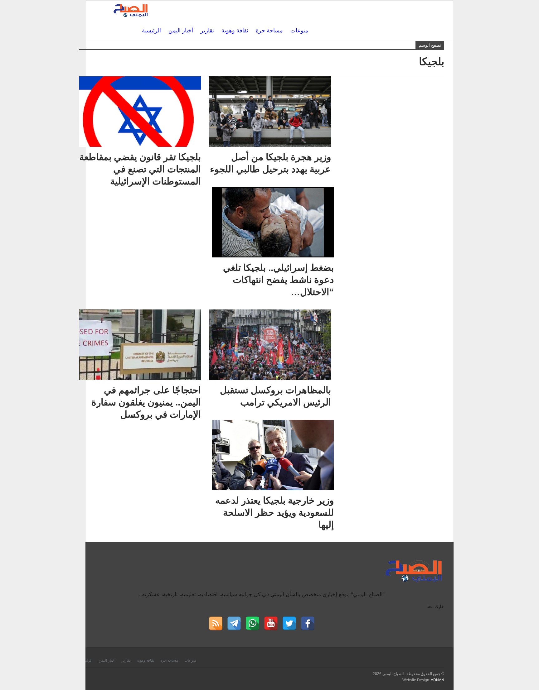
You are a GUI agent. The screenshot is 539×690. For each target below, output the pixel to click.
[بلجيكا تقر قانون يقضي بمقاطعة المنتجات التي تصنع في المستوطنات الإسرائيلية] (140, 111)
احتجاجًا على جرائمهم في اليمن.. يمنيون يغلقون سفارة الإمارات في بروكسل (146, 402)
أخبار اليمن (180, 30)
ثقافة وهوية (234, 30)
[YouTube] (271, 623)
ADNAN (437, 680)
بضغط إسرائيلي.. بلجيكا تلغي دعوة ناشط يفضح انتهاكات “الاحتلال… (278, 279)
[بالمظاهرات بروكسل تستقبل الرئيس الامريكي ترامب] (270, 344)
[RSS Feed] (216, 623)
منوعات (299, 30)
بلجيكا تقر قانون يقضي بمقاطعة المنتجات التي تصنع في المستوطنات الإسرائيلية (140, 169)
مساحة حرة (269, 30)
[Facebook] (308, 623)
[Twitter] (289, 623)
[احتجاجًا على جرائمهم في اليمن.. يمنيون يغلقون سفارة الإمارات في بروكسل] (140, 344)
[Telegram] (234, 623)
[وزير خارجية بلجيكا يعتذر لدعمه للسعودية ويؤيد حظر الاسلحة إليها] (273, 455)
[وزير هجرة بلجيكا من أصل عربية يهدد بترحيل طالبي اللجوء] (270, 111)
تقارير (207, 30)
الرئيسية (151, 30)
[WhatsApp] (252, 623)
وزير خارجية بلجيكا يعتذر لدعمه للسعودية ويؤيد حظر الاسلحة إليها (274, 512)
